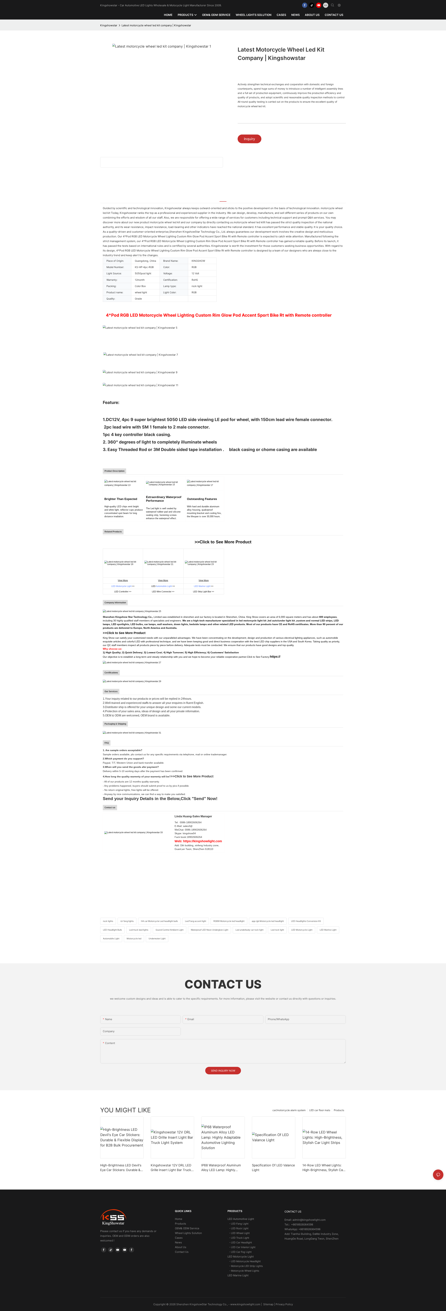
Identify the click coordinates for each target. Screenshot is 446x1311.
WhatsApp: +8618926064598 (302, 1229)
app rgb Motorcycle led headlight (268, 921)
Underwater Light (157, 938)
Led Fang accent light (195, 921)
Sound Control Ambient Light (169, 929)
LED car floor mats (319, 1110)
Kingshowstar (108, 25)
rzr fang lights (127, 921)
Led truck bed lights (138, 929)
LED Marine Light (202, 586)
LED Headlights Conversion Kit (306, 921)
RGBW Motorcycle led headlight (228, 921)
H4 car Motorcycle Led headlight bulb (159, 921)
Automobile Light (164, 586)
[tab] (223, 199)
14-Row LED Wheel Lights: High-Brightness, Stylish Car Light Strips (323, 1167)
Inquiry (249, 139)
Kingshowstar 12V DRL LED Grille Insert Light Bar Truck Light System (171, 1167)
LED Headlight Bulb (112, 929)
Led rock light (277, 929)
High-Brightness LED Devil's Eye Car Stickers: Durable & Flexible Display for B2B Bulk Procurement (121, 1167)
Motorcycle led (134, 938)
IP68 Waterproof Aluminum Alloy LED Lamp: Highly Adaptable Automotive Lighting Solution (221, 1167)
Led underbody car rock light (249, 929)
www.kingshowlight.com (245, 1304)
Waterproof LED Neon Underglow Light (209, 929)
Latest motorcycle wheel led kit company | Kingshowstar (156, 25)
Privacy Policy (284, 1304)
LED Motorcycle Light (121, 586)
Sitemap (268, 1304)
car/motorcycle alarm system (289, 1110)
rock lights (108, 921)
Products (339, 1110)
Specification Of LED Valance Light (273, 1167)
